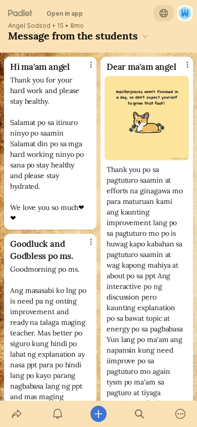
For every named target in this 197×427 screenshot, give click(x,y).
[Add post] (98, 414)
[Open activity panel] (57, 414)
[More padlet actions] (180, 414)
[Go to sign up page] (185, 13)
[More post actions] (84, 68)
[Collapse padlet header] (145, 36)
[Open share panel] (16, 414)
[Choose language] (164, 13)
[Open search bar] (139, 414)
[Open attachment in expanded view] (147, 118)
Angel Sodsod (29, 25)
